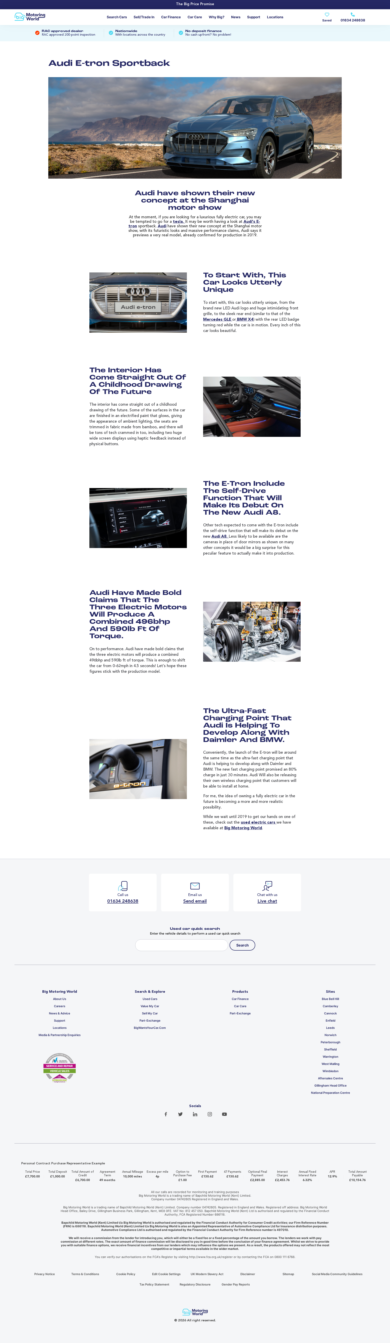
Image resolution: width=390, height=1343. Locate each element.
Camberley (330, 1006)
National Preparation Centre (330, 1092)
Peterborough (330, 1042)
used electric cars (258, 823)
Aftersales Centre (330, 1078)
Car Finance (171, 17)
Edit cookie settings (166, 1274)
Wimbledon (331, 1071)
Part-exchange (149, 1020)
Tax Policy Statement (154, 1284)
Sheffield (330, 1049)
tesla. (179, 222)
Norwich (331, 1035)
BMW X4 (244, 320)
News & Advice (59, 1013)
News (235, 17)
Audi (162, 226)
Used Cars (150, 999)
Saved (327, 20)
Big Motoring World (243, 828)
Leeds (330, 1028)
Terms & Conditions (85, 1274)
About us (59, 999)
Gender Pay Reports (236, 1284)
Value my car (150, 1006)
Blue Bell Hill (330, 999)
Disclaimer (247, 1274)
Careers (59, 1006)
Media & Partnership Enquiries (60, 1035)
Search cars (117, 17)
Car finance (240, 999)
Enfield (330, 1020)
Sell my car (150, 1013)
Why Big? (216, 17)
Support (253, 17)
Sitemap (288, 1274)
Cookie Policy (125, 1274)
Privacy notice (44, 1274)
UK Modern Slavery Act (207, 1274)
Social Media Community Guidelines (337, 1274)
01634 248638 (353, 20)
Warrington (330, 1056)
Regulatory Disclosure (195, 1284)
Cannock (330, 1013)
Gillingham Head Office (330, 1085)
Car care (195, 17)
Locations (275, 17)
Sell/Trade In (144, 17)
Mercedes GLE (217, 320)
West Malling (330, 1064)
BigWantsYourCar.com (150, 1028)
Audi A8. (220, 537)
